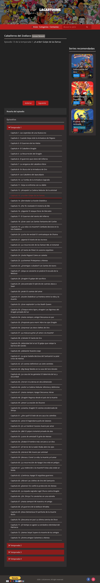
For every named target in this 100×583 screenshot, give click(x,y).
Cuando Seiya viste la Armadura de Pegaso (33, 138)
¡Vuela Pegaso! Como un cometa (29, 255)
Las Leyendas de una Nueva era (28, 133)
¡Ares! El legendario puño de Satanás (31, 421)
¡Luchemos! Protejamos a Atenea (29, 260)
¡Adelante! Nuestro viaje (26, 351)
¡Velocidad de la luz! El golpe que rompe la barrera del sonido (33, 344)
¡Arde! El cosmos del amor (26, 291)
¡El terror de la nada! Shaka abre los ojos (32, 447)
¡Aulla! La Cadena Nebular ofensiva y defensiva (35, 387)
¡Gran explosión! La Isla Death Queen (31, 304)
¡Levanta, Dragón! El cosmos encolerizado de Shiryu (34, 409)
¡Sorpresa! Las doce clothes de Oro (30, 327)
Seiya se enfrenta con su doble (28, 185)
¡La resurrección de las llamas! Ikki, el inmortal (35, 245)
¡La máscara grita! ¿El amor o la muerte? (32, 333)
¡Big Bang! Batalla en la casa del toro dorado (34, 369)
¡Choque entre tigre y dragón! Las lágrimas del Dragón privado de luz (35, 310)
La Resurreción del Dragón (26, 154)
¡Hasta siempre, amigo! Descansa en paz (32, 317)
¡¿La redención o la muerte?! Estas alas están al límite (35, 469)
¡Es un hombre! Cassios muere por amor (32, 426)
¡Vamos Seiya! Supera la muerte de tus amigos (35, 532)
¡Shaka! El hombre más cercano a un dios (33, 442)
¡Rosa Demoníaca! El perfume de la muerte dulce (33, 513)
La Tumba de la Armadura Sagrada (30, 180)
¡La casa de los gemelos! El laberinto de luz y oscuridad (34, 375)
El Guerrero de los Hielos (25, 143)
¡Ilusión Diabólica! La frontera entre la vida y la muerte (35, 298)
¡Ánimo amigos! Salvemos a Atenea (30, 538)
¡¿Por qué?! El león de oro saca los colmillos (33, 415)
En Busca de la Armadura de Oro (29, 169)
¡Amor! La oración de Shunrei (28, 403)
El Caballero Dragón (23, 148)
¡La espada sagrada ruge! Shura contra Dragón (35, 491)
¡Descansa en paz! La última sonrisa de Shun (34, 519)
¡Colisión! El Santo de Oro (26, 338)
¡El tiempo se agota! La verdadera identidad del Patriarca (35, 526)
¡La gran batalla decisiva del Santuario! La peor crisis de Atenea (35, 357)
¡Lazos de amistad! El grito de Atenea (31, 436)
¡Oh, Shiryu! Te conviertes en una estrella (33, 496)
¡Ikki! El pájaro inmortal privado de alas (32, 431)
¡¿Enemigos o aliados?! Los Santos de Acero (33, 266)
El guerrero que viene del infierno (29, 159)
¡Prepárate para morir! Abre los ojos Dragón (34, 322)
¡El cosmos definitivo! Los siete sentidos (32, 364)
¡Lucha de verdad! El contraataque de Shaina (34, 234)
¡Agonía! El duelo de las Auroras (29, 239)
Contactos (54, 27)
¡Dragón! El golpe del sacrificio (28, 278)
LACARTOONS (50, 10)
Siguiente (42, 103)
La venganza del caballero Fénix (28, 164)
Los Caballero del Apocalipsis (27, 174)
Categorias (43, 27)
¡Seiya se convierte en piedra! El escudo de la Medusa (34, 272)
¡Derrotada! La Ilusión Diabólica (29, 201)
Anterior (28, 103)
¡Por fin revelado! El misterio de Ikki (30, 206)
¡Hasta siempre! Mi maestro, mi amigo (31, 501)
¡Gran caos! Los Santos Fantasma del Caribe (34, 221)
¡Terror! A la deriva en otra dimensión (31, 382)
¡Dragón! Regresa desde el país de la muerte (34, 397)
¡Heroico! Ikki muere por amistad (29, 452)
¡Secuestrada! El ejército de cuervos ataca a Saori (33, 285)
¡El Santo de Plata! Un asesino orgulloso (32, 250)
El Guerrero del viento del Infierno (30, 216)
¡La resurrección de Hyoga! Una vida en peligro (35, 462)
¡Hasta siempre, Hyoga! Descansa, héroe (32, 392)
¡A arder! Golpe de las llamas (28, 195)
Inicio (35, 27)
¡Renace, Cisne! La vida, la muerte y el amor (33, 457)
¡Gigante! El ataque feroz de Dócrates (31, 211)
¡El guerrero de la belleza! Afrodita (30, 507)
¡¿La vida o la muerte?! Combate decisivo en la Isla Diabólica (35, 228)
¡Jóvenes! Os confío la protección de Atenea (33, 486)
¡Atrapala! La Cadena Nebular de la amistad (34, 190)
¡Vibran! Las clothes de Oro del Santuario (33, 480)
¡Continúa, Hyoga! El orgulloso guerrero (32, 475)
